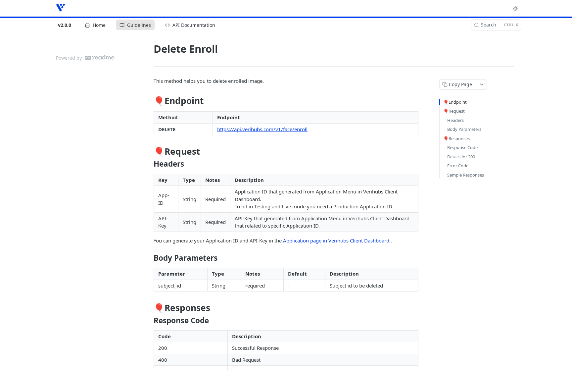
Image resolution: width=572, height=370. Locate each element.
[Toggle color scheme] (515, 8)
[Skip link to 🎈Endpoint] (149, 101)
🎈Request (454, 111)
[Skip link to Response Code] (149, 320)
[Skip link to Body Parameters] (149, 258)
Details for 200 (461, 157)
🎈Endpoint (455, 102)
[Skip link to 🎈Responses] (149, 307)
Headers (455, 120)
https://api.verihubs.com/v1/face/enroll (262, 129)
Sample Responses (465, 175)
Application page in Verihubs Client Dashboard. (337, 240)
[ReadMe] (100, 57)
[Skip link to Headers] (149, 164)
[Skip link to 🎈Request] (149, 151)
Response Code (462, 147)
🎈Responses (456, 138)
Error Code (457, 166)
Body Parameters (464, 129)
